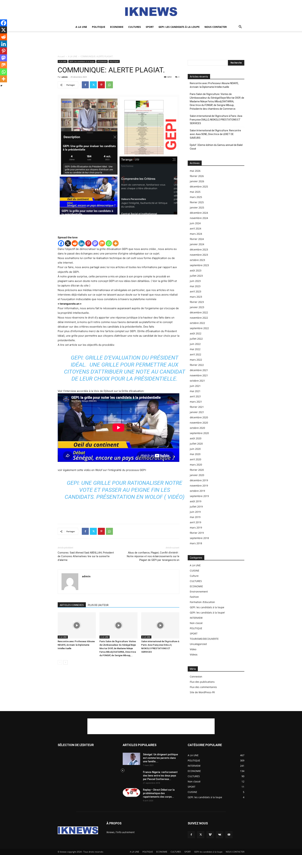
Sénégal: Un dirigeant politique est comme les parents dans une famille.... (160, 758)
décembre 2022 (199, 312)
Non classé (196, 623)
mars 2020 (196, 464)
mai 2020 (195, 454)
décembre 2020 (199, 417)
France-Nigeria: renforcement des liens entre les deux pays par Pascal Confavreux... (160, 776)
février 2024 (197, 239)
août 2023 (195, 270)
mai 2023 (195, 286)
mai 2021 (195, 391)
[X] (68, 243)
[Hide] (1, 85)
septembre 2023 (199, 265)
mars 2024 (196, 233)
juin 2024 (195, 223)
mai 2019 (195, 517)
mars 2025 (196, 197)
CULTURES (134, 27)
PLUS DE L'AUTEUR (98, 605)
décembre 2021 (199, 370)
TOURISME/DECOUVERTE (204, 638)
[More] (116, 243)
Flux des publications (202, 681)
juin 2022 (195, 344)
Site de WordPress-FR (202, 692)
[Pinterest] (101, 84)
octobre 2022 (197, 323)
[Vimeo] (210, 834)
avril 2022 (195, 354)
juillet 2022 (196, 338)
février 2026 (197, 176)
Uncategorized (198, 644)
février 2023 (197, 302)
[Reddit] (75, 243)
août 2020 (195, 438)
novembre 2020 (199, 422)
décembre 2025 (199, 186)
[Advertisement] (151, 43)
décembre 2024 (199, 212)
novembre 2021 (199, 375)
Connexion (196, 676)
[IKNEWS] (151, 12)
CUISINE (194, 570)
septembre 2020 (199, 433)
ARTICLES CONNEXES (72, 605)
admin (65, 77)
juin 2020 (195, 448)
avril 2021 (195, 396)
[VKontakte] (219, 834)
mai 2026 (195, 170)
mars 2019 (196, 527)
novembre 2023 (199, 254)
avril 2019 (195, 522)
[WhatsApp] (109, 84)
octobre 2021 (197, 380)
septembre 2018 (199, 538)
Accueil (61, 56)
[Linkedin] (81, 243)
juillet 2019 (196, 506)
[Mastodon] (95, 243)
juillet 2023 (196, 275)
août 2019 (195, 501)
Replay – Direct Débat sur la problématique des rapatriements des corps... (159, 793)
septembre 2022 (199, 328)
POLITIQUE (98, 27)
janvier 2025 (197, 207)
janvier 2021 (197, 412)
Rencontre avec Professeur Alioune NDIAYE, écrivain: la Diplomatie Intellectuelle (76, 645)
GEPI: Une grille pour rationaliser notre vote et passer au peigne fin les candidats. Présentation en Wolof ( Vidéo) (125, 490)
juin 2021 (195, 386)
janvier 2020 (197, 475)
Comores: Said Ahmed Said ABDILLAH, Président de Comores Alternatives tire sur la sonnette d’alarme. (86, 556)
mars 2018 (196, 543)
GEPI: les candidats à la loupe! (207, 612)
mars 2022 (196, 359)
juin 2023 (195, 281)
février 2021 (197, 407)
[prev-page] (60, 662)
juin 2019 (195, 511)
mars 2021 (196, 401)
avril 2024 (195, 228)
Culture (194, 575)
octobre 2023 (197, 260)
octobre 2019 (197, 490)
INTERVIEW (102, 61)
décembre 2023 (199, 249)
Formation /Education (202, 602)
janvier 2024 (197, 244)
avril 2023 (195, 291)
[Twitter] (93, 84)
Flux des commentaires (203, 687)
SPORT (150, 27)
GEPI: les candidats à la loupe (179, 27)
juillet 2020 (196, 443)
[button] (240, 27)
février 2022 (197, 365)
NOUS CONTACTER (215, 27)
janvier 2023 (197, 307)
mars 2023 (196, 296)
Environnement (199, 591)
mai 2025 (195, 191)
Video (193, 649)
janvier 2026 (197, 181)
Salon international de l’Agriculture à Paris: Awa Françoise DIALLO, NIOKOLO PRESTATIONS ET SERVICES (216, 120)
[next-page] (65, 662)
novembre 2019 (199, 485)
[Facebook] (85, 84)
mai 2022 (195, 349)
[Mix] (102, 243)
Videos (193, 654)
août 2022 (195, 333)
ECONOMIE (116, 27)
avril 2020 (195, 459)
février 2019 (197, 532)
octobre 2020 (197, 428)
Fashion (194, 596)
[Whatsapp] (109, 243)
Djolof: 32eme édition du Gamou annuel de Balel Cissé (216, 147)
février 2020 (197, 469)
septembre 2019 (199, 496)
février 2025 (197, 202)
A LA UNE (81, 27)
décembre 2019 (199, 480)
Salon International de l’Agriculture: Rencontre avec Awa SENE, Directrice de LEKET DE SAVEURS (215, 134)
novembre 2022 (199, 317)
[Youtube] (228, 834)
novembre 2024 (199, 218)
